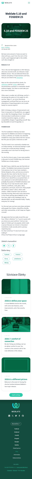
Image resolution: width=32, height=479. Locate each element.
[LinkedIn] (9, 416)
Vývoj (6, 259)
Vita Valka (23, 470)
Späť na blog (16, 395)
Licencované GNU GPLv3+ (22, 467)
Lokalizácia (17, 259)
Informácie (17, 455)
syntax (15, 84)
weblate (16, 411)
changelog (20, 78)
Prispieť (17, 438)
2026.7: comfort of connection (12, 340)
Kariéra (17, 445)
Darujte (17, 442)
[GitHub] (23, 416)
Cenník (17, 435)
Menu (29, 3)
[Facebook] (19, 416)
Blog (2, 47)
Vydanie (7, 47)
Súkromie (15, 470)
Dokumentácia (17, 458)
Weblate (8, 3)
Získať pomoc (17, 448)
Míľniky (7, 263)
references (4, 84)
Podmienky (9, 470)
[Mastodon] (16, 416)
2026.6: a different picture (16, 379)
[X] (12, 416)
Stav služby (16, 464)
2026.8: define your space (15, 300)
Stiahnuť (16, 432)
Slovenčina (15, 424)
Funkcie (18, 254)
